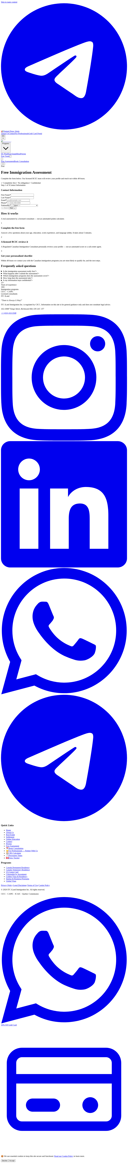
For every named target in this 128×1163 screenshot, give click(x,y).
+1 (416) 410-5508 (8, 313)
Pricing (23, 154)
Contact (12, 133)
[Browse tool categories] (10, 156)
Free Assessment (7, 161)
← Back (5, 208)
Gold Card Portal (35, 133)
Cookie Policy (44, 885)
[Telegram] (64, 820)
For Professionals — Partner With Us (22, 851)
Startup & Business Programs (17, 879)
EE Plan (4, 154)
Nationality (6, 205)
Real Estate (12, 154)
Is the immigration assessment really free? (20, 271)
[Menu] (4, 164)
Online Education (13, 839)
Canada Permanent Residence (18, 867)
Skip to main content (9, 2)
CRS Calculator (13, 853)
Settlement (10, 837)
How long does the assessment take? (18, 278)
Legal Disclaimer (20, 885)
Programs (5, 143)
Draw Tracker (13, 858)
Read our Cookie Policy (63, 1156)
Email (4, 200)
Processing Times (14, 855)
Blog (18, 154)
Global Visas (11, 881)
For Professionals (21, 133)
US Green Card (12, 872)
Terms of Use (32, 885)
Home (8, 830)
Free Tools (5, 156)
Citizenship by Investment (16, 874)
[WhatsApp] (64, 694)
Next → (12, 208)
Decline (4, 1161)
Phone (4, 203)
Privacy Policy (6, 885)
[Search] (2, 159)
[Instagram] (64, 440)
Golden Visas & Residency (16, 877)
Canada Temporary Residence (18, 870)
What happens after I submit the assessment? (21, 273)
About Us (5, 133)
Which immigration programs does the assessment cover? (26, 276)
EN (3, 136)
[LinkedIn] (64, 567)
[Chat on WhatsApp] (64, 1023)
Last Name (6, 198)
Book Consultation (21, 161)
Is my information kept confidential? (18, 280)
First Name (6, 195)
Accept (11, 1161)
